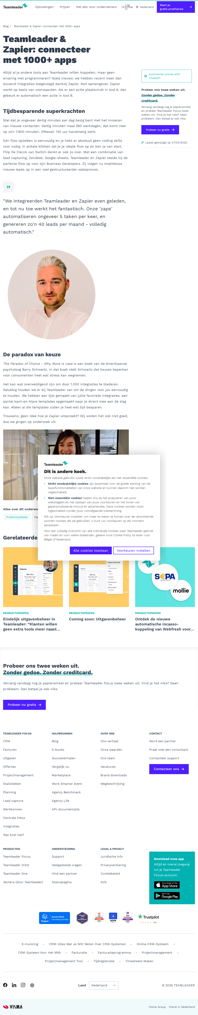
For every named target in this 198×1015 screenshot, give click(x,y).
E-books (58, 749)
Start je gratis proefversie (171, 6)
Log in (127, 6)
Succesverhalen (63, 758)
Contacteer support (164, 758)
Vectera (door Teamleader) (23, 882)
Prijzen (65, 7)
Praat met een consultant (168, 749)
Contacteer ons (166, 769)
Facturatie (79, 952)
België (48, 539)
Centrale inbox (14, 818)
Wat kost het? (13, 835)
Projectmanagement (18, 775)
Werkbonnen (12, 809)
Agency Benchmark (66, 792)
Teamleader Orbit (16, 865)
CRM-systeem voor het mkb (39, 952)
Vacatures (108, 767)
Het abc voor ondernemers (96, 7)
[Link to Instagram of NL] (23, 985)
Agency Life (60, 801)
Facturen (10, 749)
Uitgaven (9, 758)
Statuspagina (62, 882)
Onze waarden (111, 749)
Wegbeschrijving (113, 784)
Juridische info (112, 856)
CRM (6, 741)
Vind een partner (64, 873)
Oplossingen (44, 7)
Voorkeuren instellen (133, 550)
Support (58, 856)
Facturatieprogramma (114, 952)
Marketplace (61, 775)
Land (82, 985)
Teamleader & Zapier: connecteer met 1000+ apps (47, 26)
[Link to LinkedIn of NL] (14, 985)
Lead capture (13, 801)
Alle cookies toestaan (90, 550)
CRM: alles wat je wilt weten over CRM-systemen (87, 944)
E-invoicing (30, 944)
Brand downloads (114, 775)
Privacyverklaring (113, 865)
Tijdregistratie (104, 961)
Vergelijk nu (60, 767)
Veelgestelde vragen (67, 865)
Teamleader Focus (16, 856)
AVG (104, 882)
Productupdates (17, 517)
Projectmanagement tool (64, 961)
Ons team (108, 758)
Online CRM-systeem (153, 944)
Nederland (63, 539)
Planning (9, 792)
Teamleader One (15, 873)
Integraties (11, 826)
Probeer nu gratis (157, 129)
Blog (6, 26)
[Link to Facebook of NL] (5, 985)
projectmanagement (157, 952)
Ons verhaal (109, 741)
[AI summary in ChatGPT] (32, 985)
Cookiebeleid (110, 873)
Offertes (9, 767)
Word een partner (162, 741)
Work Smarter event (67, 784)
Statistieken (12, 784)
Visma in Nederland (182, 1006)
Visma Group (157, 1006)
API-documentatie (65, 809)
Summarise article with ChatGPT (164, 76)
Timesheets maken (139, 961)
